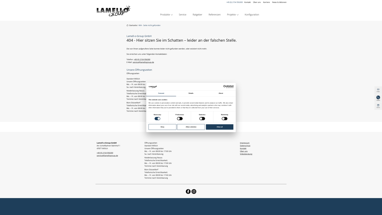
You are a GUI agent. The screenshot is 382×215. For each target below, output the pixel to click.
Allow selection (191, 127)
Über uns (257, 2)
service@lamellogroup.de (143, 62)
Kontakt (247, 2)
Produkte (165, 14)
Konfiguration (252, 14)
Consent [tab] (161, 93)
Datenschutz (245, 145)
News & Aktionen (279, 2)
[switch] (180, 118)
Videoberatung (246, 154)
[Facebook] (188, 191)
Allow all (220, 127)
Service (182, 14)
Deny (162, 127)
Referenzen (215, 14)
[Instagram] (193, 191)
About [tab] (221, 93)
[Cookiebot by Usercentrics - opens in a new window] (225, 86)
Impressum (244, 143)
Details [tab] (191, 93)
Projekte (231, 14)
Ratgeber (197, 14)
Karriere (266, 2)
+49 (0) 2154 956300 (234, 2)
